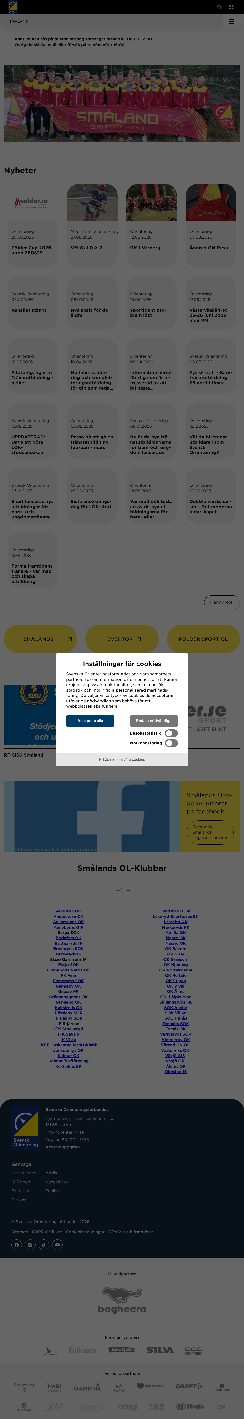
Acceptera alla (90, 721)
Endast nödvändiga (154, 721)
